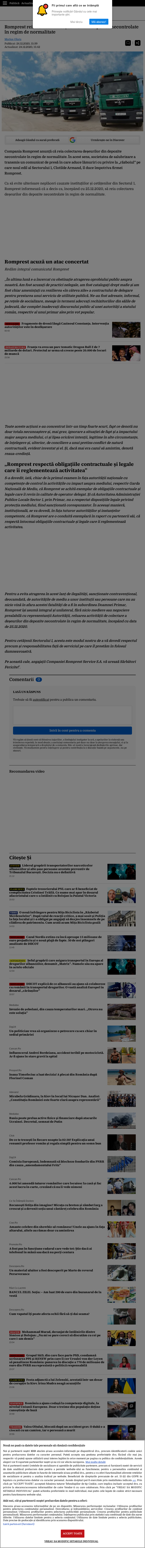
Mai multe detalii (96, 1462)
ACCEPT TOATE (72, 1533)
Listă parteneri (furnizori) (18, 1524)
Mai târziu (76, 22)
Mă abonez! (99, 22)
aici (134, 1480)
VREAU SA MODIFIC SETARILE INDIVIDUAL (71, 1541)
